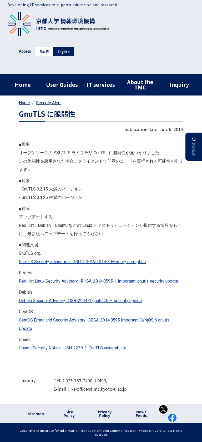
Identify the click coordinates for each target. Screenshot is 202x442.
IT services (101, 84)
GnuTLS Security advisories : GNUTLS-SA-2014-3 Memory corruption (82, 261)
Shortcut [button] (194, 149)
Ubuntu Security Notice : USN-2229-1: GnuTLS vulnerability (72, 347)
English (64, 51)
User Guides (62, 84)
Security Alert (48, 102)
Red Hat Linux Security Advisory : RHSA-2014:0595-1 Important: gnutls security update (98, 281)
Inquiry (179, 84)
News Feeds (141, 413)
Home (23, 84)
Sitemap (36, 413)
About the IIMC (140, 84)
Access (25, 51)
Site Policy (69, 413)
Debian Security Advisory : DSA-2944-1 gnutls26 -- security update (80, 300)
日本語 (44, 51)
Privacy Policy (105, 413)
